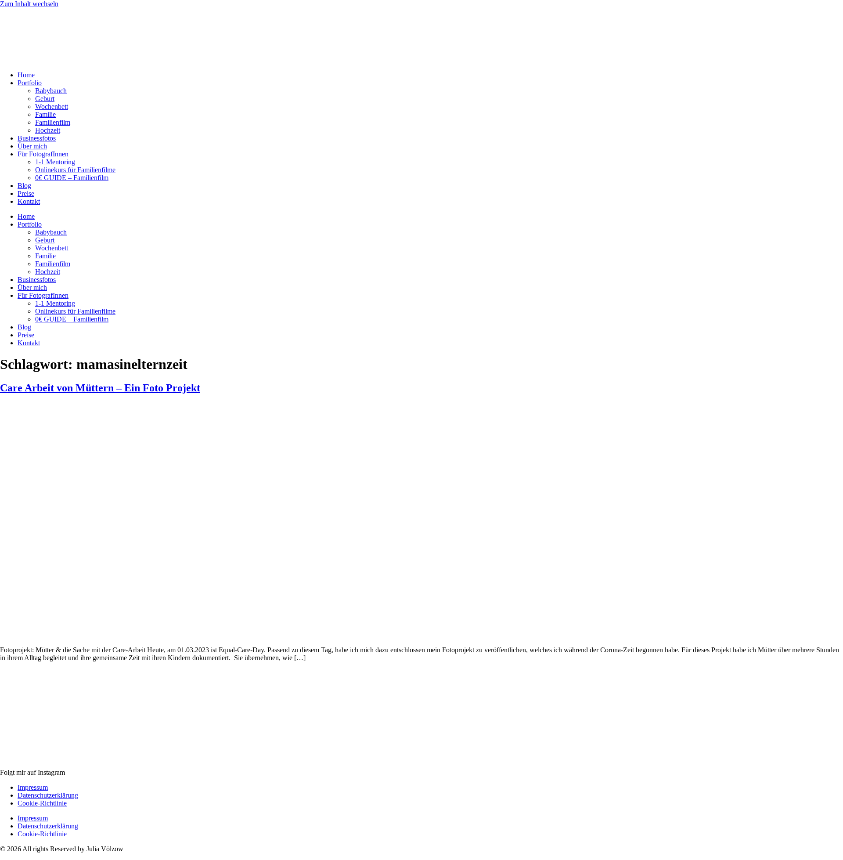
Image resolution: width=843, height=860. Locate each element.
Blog (24, 185)
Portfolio (30, 83)
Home (26, 75)
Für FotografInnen (43, 154)
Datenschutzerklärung (48, 795)
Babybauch (51, 90)
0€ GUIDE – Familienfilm (71, 177)
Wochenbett (51, 106)
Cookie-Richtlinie (42, 803)
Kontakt (29, 201)
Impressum (33, 787)
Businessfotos (37, 138)
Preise (26, 193)
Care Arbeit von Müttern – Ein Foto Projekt (100, 388)
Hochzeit (47, 130)
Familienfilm (52, 122)
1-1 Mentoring (55, 162)
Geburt (44, 98)
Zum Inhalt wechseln (29, 3)
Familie (45, 114)
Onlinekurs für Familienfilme (75, 169)
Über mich (32, 146)
